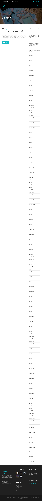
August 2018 (31, 207)
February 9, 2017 (10, 27)
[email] (33, 1)
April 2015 (30, 304)
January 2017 (31, 254)
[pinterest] (36, 1)
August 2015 (31, 294)
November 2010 (31, 390)
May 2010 (30, 405)
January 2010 (31, 415)
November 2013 (31, 343)
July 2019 (30, 179)
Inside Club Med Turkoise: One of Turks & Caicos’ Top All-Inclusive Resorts (34, 44)
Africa (17, 473)
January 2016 (31, 281)
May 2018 (30, 214)
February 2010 (31, 413)
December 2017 (31, 227)
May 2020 (30, 159)
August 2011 (31, 380)
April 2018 (30, 217)
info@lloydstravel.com (14, 1)
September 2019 (32, 174)
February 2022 (31, 117)
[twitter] (38, 1)
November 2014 (31, 313)
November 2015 (31, 286)
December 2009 (32, 418)
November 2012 (31, 356)
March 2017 (31, 249)
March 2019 (31, 189)
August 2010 (31, 398)
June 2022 (30, 110)
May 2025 (30, 87)
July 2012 (30, 358)
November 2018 (31, 199)
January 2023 (31, 105)
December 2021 (31, 120)
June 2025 (30, 85)
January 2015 (31, 311)
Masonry (30, 437)
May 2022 (30, 112)
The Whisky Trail (14, 31)
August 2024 (31, 90)
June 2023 (30, 100)
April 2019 (30, 187)
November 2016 (31, 259)
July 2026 (30, 60)
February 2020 (31, 167)
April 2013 (30, 351)
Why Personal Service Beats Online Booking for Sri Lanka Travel (34, 36)
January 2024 (31, 92)
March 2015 (31, 306)
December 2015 (31, 284)
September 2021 (32, 127)
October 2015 (31, 289)
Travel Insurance (19, 486)
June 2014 (30, 326)
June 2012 (30, 361)
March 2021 (31, 142)
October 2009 (31, 423)
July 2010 (30, 400)
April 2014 (30, 331)
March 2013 (31, 353)
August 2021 (31, 130)
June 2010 (30, 403)
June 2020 (30, 157)
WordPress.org (31, 461)
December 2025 (32, 70)
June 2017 (30, 241)
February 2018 (31, 222)
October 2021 (31, 125)
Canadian (30, 434)
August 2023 (31, 97)
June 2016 (30, 271)
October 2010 (31, 393)
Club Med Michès (32, 47)
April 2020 (30, 162)
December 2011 (31, 371)
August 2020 (31, 152)
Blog (8, 29)
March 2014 (31, 333)
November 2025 (31, 73)
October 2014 (31, 316)
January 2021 (31, 147)
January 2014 (31, 338)
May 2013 (30, 348)
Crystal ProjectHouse (19, 27)
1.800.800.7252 (5, 1)
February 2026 (31, 68)
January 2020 (31, 169)
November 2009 (32, 420)
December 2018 (31, 197)
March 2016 (31, 279)
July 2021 (30, 132)
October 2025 (31, 75)
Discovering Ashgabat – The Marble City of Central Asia (34, 40)
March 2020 (31, 164)
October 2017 (31, 231)
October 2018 (31, 202)
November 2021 (31, 122)
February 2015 (31, 308)
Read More (5, 42)
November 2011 (31, 373)
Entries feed (31, 456)
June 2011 (30, 383)
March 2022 (31, 115)
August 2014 (31, 321)
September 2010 (32, 395)
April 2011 (30, 385)
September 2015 (32, 291)
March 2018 (31, 219)
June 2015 (30, 299)
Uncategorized (31, 444)
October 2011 (31, 376)
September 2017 (32, 234)
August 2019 (31, 177)
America (21, 473)
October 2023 (31, 95)
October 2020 (31, 150)
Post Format (31, 442)
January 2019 (31, 194)
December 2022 (32, 107)
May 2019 (30, 184)
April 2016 (30, 276)
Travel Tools (18, 487)
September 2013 (32, 346)
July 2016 (30, 269)
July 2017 (30, 239)
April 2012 (30, 363)
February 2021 (31, 145)
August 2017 (31, 236)
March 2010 (31, 410)
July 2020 (30, 154)
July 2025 (30, 82)
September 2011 (31, 378)
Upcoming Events (32, 447)
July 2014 (30, 323)
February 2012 (31, 368)
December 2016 (31, 256)
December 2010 (31, 388)
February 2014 (31, 336)
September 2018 (32, 204)
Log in (30, 454)
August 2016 (31, 266)
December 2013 (31, 341)
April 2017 (30, 246)
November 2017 (31, 229)
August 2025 (31, 80)
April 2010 (30, 408)
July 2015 (30, 296)
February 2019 (31, 192)
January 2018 (31, 224)
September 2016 (32, 264)
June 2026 (30, 63)
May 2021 (30, 137)
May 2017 (30, 244)
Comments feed (32, 459)
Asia (17, 477)
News (30, 439)
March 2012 (31, 366)
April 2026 (30, 65)
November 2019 (31, 172)
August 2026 (31, 58)
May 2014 (30, 328)
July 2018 (30, 209)
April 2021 (30, 140)
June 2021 (30, 135)
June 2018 (30, 212)
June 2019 (30, 182)
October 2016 (31, 261)
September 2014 (32, 318)
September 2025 (32, 78)
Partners (17, 485)
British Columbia (32, 432)
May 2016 (30, 274)
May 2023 (30, 102)
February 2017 (31, 251)
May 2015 (30, 301)
